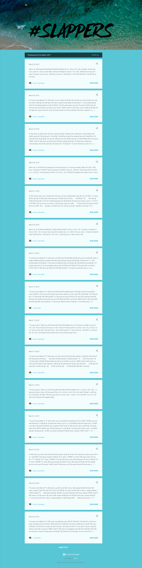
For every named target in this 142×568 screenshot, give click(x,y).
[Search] (116, 5)
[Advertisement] (110, 84)
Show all (95, 55)
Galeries (75, 558)
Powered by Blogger (72, 554)
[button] (97, 63)
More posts (63, 547)
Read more (94, 83)
